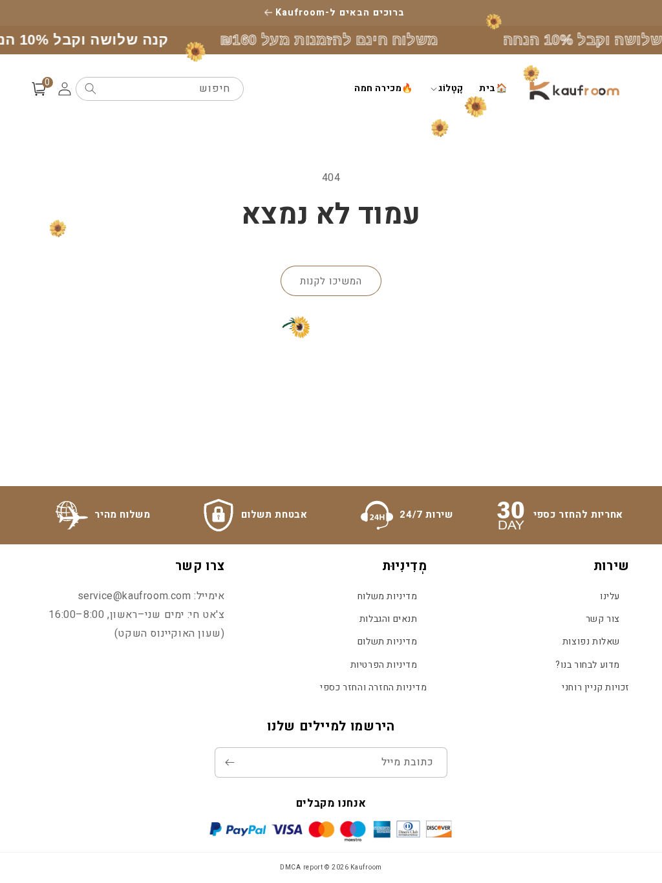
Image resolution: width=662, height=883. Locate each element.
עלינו (610, 596)
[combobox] (159, 89)
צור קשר (603, 619)
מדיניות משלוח (388, 596)
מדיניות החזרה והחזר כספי (373, 687)
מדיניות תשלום (388, 641)
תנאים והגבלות (388, 619)
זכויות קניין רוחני (596, 687)
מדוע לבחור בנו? (587, 665)
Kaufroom (366, 867)
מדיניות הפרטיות (384, 665)
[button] (446, 88)
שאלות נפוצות (591, 641)
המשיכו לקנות (331, 281)
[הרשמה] (229, 762)
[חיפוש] (90, 89)
